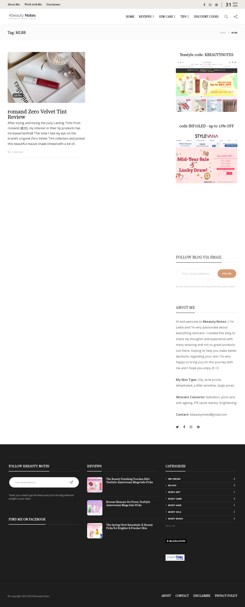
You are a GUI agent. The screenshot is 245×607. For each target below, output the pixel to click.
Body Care (201, 498)
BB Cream (201, 478)
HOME (130, 16)
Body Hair (201, 505)
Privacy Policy (226, 595)
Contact (182, 595)
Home (223, 32)
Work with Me (33, 4)
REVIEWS (145, 16)
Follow (226, 273)
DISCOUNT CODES (206, 16)
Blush (201, 485)
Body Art (201, 491)
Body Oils (201, 511)
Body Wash (201, 518)
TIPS (183, 16)
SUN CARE (166, 16)
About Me (14, 4)
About (166, 595)
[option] (122, 509)
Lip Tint (18, 95)
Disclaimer (53, 4)
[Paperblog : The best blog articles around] (175, 557)
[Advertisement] (206, 219)
